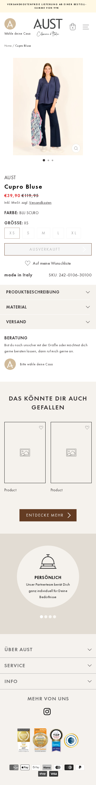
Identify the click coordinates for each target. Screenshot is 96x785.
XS (12, 233)
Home (8, 45)
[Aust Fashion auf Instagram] (48, 711)
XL (74, 233)
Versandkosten (40, 202)
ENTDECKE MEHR (44, 515)
